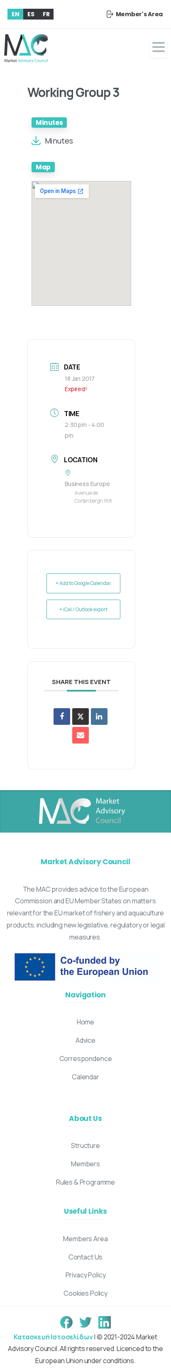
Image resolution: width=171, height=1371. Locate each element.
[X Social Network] (80, 716)
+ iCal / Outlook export (83, 609)
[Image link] (81, 811)
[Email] (80, 735)
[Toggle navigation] (158, 49)
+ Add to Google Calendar (83, 583)
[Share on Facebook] (62, 716)
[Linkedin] (99, 716)
